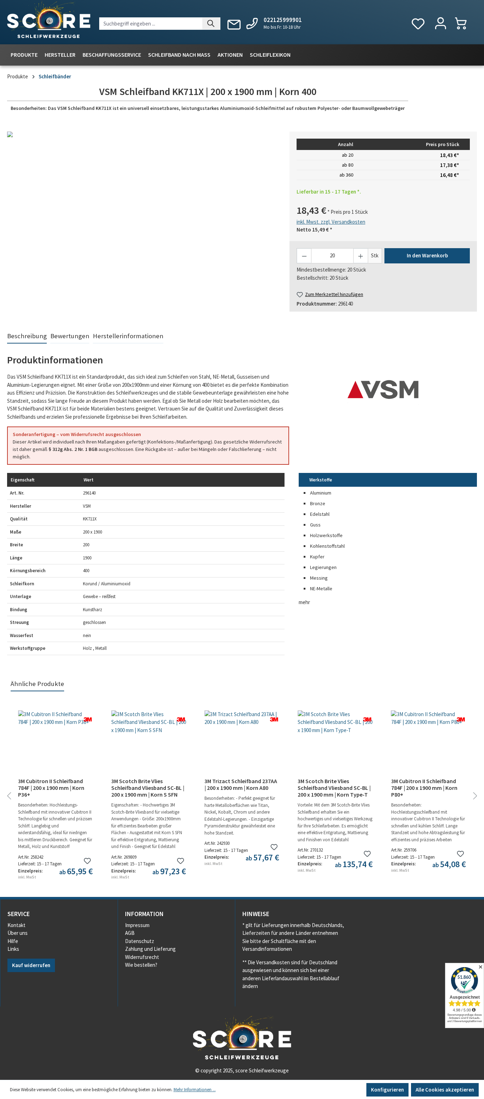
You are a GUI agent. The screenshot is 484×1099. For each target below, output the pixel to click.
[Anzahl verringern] (304, 256)
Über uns (17, 933)
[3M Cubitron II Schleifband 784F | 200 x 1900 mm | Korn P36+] (55, 746)
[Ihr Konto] (440, 23)
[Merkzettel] (418, 24)
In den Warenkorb (427, 255)
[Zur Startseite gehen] (48, 21)
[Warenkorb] (464, 23)
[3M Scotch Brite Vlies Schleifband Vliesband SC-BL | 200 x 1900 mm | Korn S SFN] (148, 746)
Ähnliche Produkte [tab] (37, 684)
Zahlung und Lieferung (150, 948)
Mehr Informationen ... (195, 1090)
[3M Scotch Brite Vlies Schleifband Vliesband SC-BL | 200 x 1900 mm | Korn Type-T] (335, 746)
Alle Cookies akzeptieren (445, 1089)
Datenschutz (139, 941)
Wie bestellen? (141, 964)
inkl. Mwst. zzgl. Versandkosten (331, 221)
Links (13, 948)
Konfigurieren (387, 1089)
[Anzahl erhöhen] (360, 256)
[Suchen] (211, 23)
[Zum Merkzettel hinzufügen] (87, 861)
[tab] (27, 336)
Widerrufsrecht (142, 957)
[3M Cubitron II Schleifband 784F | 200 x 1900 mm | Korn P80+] (428, 746)
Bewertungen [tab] (69, 336)
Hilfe (12, 941)
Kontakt (16, 925)
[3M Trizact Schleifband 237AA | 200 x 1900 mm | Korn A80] (241, 746)
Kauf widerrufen (31, 965)
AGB (130, 933)
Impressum (137, 925)
